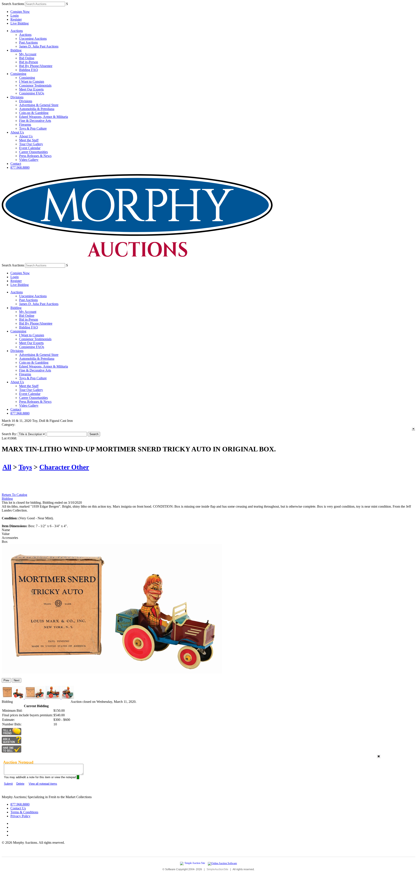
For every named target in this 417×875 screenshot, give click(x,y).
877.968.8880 (20, 167)
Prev (6, 680)
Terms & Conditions (24, 812)
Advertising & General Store (38, 105)
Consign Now (20, 11)
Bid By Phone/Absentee (35, 66)
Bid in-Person (28, 62)
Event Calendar (29, 148)
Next (17, 680)
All (6, 467)
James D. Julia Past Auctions (38, 46)
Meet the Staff (28, 140)
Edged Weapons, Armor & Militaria (43, 117)
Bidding (16, 50)
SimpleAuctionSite (217, 869)
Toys (25, 467)
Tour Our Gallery (31, 144)
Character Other (64, 467)
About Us (17, 132)
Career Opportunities (33, 152)
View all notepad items (43, 783)
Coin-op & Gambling (33, 113)
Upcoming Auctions (33, 38)
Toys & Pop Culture (33, 128)
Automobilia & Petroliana (36, 109)
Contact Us (18, 808)
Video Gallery (28, 160)
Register (16, 19)
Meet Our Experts (31, 89)
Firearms (25, 124)
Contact (15, 163)
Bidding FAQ (28, 70)
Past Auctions (28, 42)
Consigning (18, 74)
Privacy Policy (20, 816)
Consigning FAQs (31, 93)
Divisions (16, 97)
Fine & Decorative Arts (35, 120)
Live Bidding (19, 23)
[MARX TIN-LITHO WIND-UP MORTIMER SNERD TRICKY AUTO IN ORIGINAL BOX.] (112, 673)
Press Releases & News (35, 156)
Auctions (16, 31)
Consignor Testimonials (35, 85)
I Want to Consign (31, 81)
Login (14, 15)
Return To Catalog (14, 495)
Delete (20, 783)
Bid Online (26, 58)
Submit (8, 783)
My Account (27, 54)
